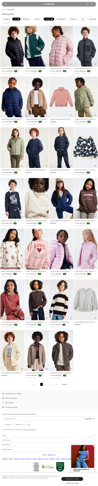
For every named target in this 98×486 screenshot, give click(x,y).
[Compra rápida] (22, 64)
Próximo (64, 384)
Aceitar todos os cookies (72, 479)
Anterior (33, 384)
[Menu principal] (6, 4)
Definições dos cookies (72, 483)
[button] (92, 4)
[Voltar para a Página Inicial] (49, 4)
